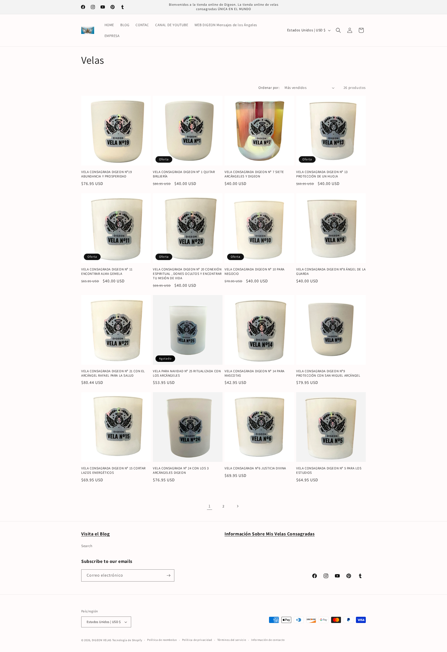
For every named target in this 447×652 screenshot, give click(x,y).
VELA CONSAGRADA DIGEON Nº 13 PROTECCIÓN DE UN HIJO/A (322, 174)
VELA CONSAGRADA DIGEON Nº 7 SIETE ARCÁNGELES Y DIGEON (254, 174)
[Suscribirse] (168, 575)
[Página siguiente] (237, 506)
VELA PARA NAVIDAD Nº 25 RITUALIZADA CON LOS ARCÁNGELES (187, 373)
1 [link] (209, 506)
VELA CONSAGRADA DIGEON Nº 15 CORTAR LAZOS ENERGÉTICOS (113, 470)
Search (87, 545)
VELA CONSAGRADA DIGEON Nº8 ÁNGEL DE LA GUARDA (331, 271)
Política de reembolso (162, 640)
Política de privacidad (197, 640)
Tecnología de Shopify (127, 640)
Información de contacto (268, 640)
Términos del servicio (231, 640)
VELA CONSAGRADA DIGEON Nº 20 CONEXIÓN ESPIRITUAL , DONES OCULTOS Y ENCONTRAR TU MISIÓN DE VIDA (187, 273)
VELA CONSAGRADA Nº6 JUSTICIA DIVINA (255, 468)
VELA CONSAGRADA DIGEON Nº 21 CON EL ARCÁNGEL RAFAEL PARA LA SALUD (113, 373)
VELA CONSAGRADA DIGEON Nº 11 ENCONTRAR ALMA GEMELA (107, 271)
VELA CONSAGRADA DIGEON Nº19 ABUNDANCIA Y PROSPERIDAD (106, 174)
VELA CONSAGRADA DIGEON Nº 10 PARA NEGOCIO (255, 271)
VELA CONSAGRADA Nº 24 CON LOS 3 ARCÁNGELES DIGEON (181, 470)
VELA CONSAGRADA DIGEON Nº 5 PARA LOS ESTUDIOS (329, 470)
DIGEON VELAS (101, 640)
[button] (338, 30)
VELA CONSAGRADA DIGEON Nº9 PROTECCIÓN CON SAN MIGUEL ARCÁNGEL (328, 373)
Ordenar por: (268, 87)
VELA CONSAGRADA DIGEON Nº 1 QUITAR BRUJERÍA (184, 174)
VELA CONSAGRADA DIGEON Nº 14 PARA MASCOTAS (255, 373)
